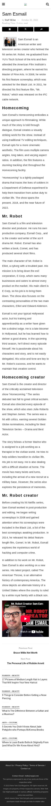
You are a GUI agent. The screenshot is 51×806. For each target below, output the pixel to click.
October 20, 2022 (30, 20)
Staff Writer (10, 20)
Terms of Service (36, 765)
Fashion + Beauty (11, 675)
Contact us (25, 768)
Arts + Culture (9, 722)
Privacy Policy (21, 765)
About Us (10, 765)
